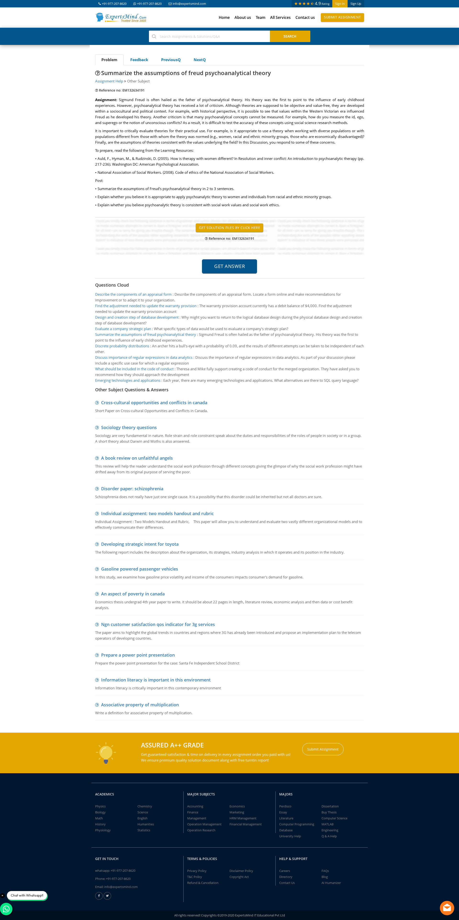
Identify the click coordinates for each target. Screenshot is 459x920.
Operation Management (204, 824)
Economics (237, 806)
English (142, 818)
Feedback (139, 59)
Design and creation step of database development (137, 317)
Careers (284, 871)
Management (196, 818)
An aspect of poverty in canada (133, 594)
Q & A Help (329, 836)
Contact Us (287, 883)
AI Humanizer (331, 883)
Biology (100, 812)
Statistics (143, 830)
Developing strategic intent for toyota (140, 544)
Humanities (145, 824)
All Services (280, 17)
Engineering (330, 830)
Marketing (237, 812)
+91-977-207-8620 (114, 3)
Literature (286, 818)
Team (260, 17)
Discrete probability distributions (122, 345)
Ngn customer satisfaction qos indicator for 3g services (158, 624)
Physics (100, 806)
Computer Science (334, 818)
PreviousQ (171, 59)
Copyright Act (239, 877)
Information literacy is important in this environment (156, 680)
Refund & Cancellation (203, 883)
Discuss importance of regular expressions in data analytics (143, 357)
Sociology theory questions (129, 427)
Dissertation (330, 806)
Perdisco (285, 806)
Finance (192, 812)
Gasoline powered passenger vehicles (139, 569)
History (100, 824)
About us (243, 17)
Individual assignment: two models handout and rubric (157, 513)
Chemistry (144, 806)
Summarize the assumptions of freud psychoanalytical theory (145, 334)
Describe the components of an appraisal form (133, 294)
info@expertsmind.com (189, 3)
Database (286, 830)
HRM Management (243, 818)
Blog (325, 877)
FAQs (325, 871)
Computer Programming (296, 824)
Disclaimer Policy (241, 871)
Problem (109, 59)
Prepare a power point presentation (138, 655)
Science (142, 812)
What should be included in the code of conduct (134, 368)
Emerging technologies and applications (127, 380)
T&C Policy (194, 877)
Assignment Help (109, 81)
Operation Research (201, 830)
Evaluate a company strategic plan (123, 328)
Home (224, 17)
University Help (290, 836)
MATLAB (327, 824)
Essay (283, 812)
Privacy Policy (197, 871)
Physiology (103, 830)
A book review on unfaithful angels (137, 458)
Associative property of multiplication (140, 705)
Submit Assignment (342, 17)
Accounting (195, 806)
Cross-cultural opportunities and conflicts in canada (154, 402)
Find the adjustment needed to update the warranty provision (146, 305)
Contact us (305, 17)
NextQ (200, 59)
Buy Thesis (329, 812)
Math (99, 818)
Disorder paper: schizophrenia (132, 488)
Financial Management (246, 824)
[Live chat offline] (447, 908)
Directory (285, 877)
